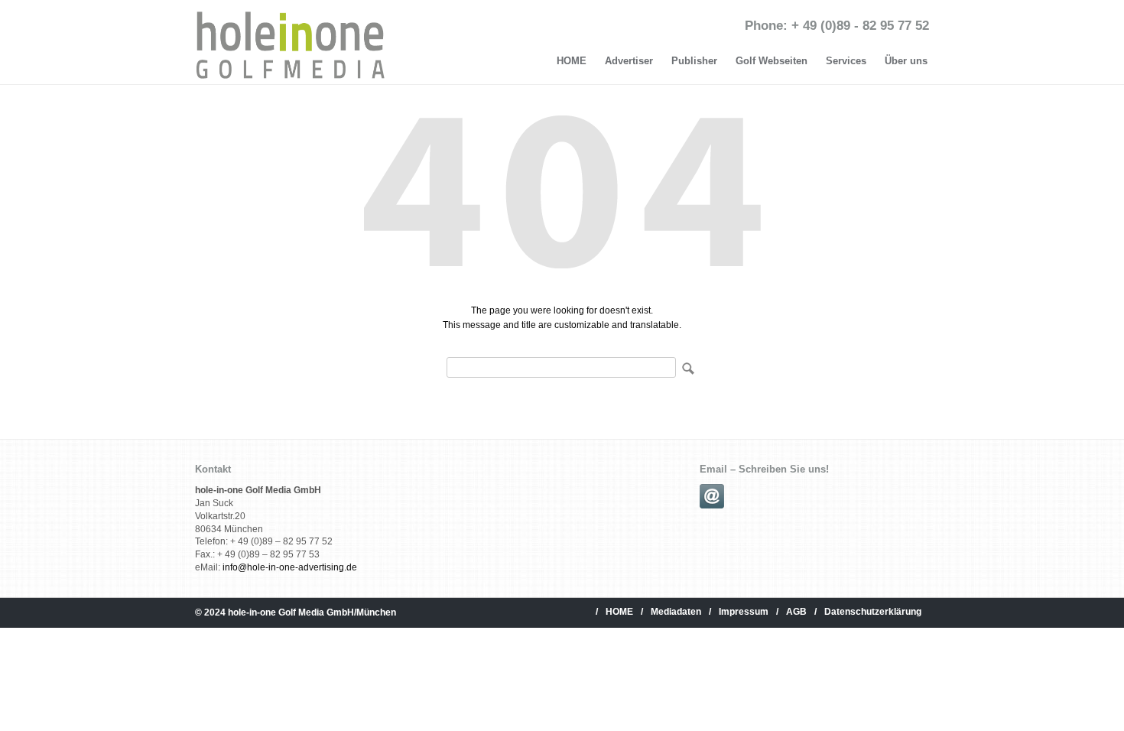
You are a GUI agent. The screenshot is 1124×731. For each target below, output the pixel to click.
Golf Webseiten (771, 61)
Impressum (743, 611)
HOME (571, 61)
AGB (796, 611)
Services (846, 61)
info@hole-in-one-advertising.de (290, 567)
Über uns (906, 61)
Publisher (694, 61)
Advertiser (629, 61)
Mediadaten (676, 611)
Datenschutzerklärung (872, 611)
